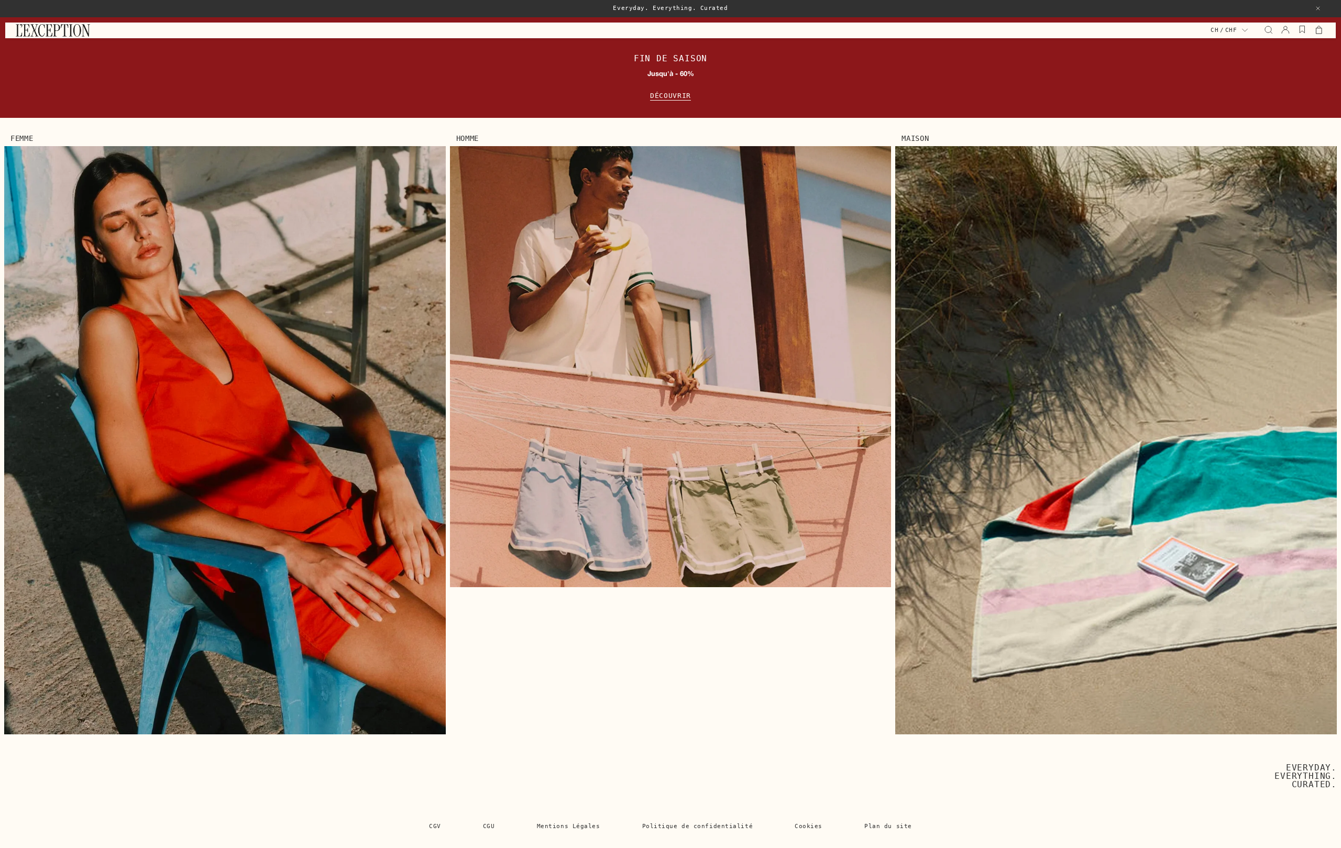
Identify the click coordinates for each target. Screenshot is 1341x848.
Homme (467, 138)
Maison (915, 138)
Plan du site (888, 826)
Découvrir (670, 96)
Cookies (808, 826)
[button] (1318, 8)
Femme (22, 138)
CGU (489, 826)
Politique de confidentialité (697, 826)
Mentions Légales (568, 826)
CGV (435, 826)
